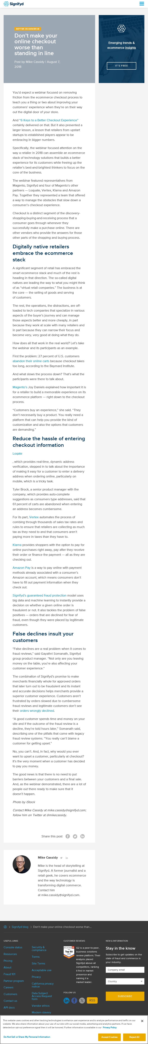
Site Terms (38, 963)
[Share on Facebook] (68, 836)
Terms (36, 957)
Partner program (14, 981)
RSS (92, 1000)
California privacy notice (43, 985)
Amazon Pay (22, 567)
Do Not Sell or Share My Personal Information (27, 1037)
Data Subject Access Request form (42, 996)
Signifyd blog (20, 927)
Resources (10, 954)
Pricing (8, 961)
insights (130, 47)
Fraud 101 (9, 974)
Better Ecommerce (27, 29)
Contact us (10, 1001)
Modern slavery (41, 1012)
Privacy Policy (110, 1027)
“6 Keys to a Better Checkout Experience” (48, 120)
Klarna (17, 545)
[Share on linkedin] (82, 836)
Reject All (134, 1037)
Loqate (17, 453)
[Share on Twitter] (75, 836)
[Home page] (5, 927)
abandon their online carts (31, 361)
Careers (8, 987)
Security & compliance (39, 949)
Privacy (36, 977)
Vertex (34, 517)
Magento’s (20, 387)
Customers (10, 994)
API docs (9, 1007)
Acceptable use (41, 970)
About (7, 967)
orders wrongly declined (37, 710)
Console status (13, 947)
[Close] (142, 1021)
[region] (74, 1029)
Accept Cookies (109, 1037)
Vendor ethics (40, 1005)
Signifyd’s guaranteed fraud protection (39, 595)
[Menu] (141, 4)
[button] (121, 66)
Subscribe (125, 996)
